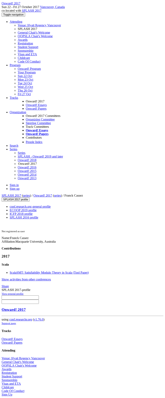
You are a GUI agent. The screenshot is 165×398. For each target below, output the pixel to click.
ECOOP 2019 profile (23, 210)
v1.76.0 (38, 319)
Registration (25, 43)
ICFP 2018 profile (21, 213)
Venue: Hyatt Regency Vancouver (39, 25)
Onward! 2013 (27, 178)
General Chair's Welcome (34, 32)
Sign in (14, 185)
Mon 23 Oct (25, 79)
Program (15, 65)
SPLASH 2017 (31, 10)
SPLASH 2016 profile (24, 217)
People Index (34, 142)
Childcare (24, 58)
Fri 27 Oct (24, 94)
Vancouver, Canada (52, 7)
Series (21, 153)
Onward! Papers (36, 108)
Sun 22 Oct (25, 76)
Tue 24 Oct (25, 83)
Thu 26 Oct (25, 90)
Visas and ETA (27, 54)
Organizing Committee (40, 119)
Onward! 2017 (42, 195)
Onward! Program (29, 68)
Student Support (28, 47)
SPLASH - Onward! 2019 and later (40, 156)
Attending (16, 21)
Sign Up (7, 394)
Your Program (27, 72)
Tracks (14, 97)
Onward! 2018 (27, 160)
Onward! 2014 (27, 174)
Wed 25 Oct (25, 87)
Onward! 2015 (27, 171)
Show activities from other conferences (26, 279)
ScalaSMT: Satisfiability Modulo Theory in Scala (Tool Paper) (49, 272)
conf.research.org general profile (30, 206)
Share (5, 286)
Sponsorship (25, 50)
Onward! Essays (36, 105)
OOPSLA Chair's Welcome (35, 36)
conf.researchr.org (20, 319)
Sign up (15, 188)
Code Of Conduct (29, 61)
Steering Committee (38, 123)
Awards (23, 39)
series (26, 195)
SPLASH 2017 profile (15, 199)
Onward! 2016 (27, 167)
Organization (18, 112)
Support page (9, 323)
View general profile (13, 293)
